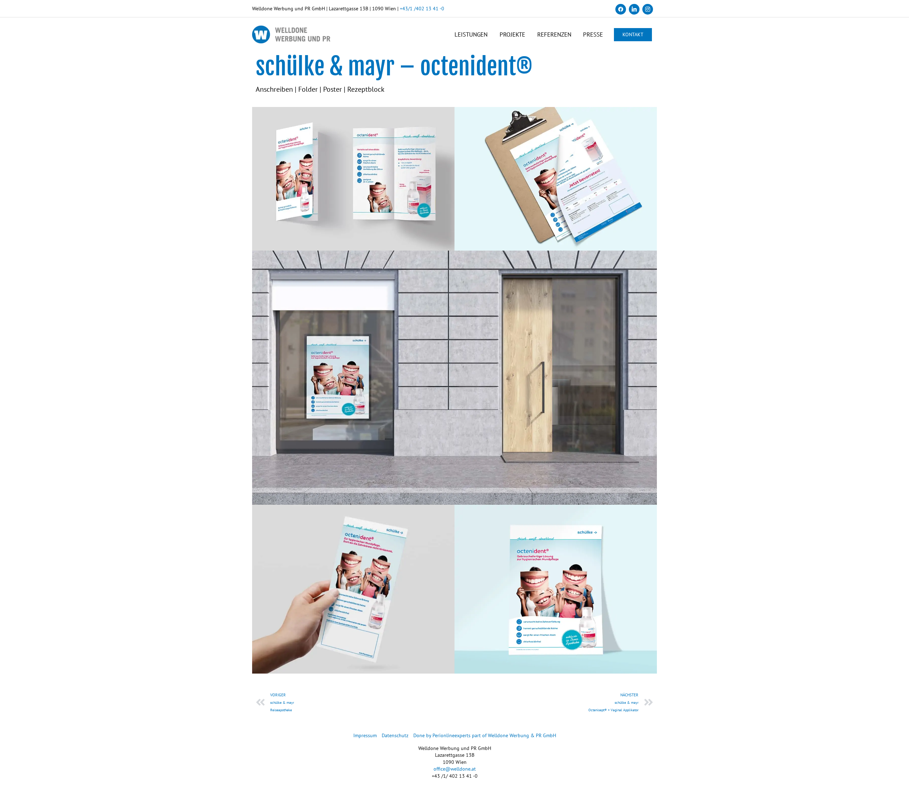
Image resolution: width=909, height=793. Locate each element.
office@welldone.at (455, 769)
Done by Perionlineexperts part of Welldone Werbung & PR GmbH (484, 735)
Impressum (365, 735)
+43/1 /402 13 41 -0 (422, 8)
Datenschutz (395, 735)
